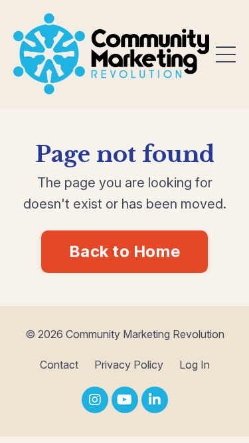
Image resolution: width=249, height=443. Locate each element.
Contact (59, 364)
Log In (194, 364)
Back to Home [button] (124, 251)
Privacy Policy (128, 364)
